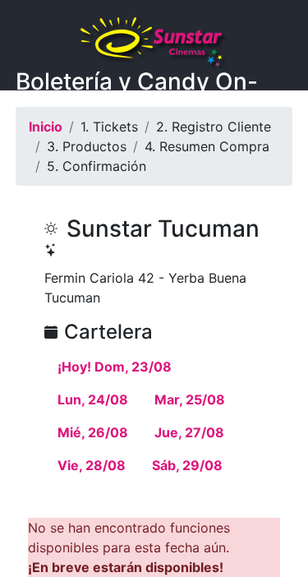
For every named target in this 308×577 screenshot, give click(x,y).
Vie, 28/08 (91, 465)
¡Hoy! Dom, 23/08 (114, 366)
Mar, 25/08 (189, 399)
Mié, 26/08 (92, 432)
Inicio (45, 126)
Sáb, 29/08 (187, 465)
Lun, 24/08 (92, 399)
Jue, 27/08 (189, 432)
